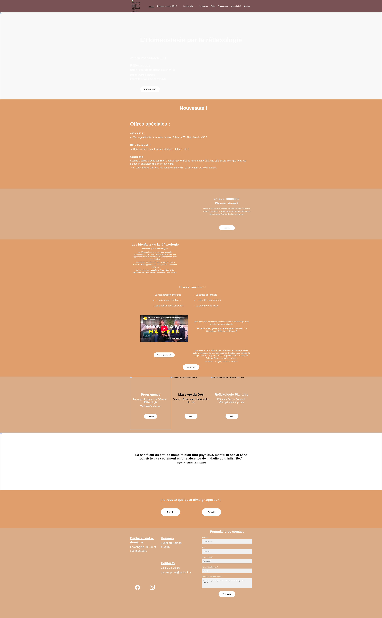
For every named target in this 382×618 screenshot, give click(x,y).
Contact (247, 6)
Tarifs (213, 6)
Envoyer (227, 594)
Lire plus (227, 228)
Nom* (204, 547)
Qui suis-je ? (236, 6)
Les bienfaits (188, 6)
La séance (203, 6)
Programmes (223, 6)
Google (170, 512)
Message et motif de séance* (212, 577)
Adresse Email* (207, 557)
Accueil (151, 6)
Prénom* (205, 537)
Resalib (211, 512)
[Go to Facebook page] (137, 587)
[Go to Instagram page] (152, 587)
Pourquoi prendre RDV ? (167, 6)
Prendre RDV (150, 89)
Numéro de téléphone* (210, 567)
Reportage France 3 (164, 355)
